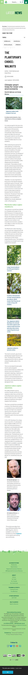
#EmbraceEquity (8, 44)
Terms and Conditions (17, 632)
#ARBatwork (7, 41)
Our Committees (14, 583)
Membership (14, 564)
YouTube (17, 646)
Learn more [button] (18, 668)
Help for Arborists (14, 604)
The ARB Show (14, 591)
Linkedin (20, 646)
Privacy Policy (9, 634)
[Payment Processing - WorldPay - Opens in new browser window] (14, 660)
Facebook (8, 646)
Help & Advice (14, 566)
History (14, 577)
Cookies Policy (18, 634)
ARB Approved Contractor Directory (14, 570)
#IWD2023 (18, 44)
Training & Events (14, 589)
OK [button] (7, 672)
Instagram (14, 646)
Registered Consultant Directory (14, 568)
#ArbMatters (17, 41)
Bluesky (11, 646)
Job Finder (14, 597)
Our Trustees (14, 581)
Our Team (14, 579)
